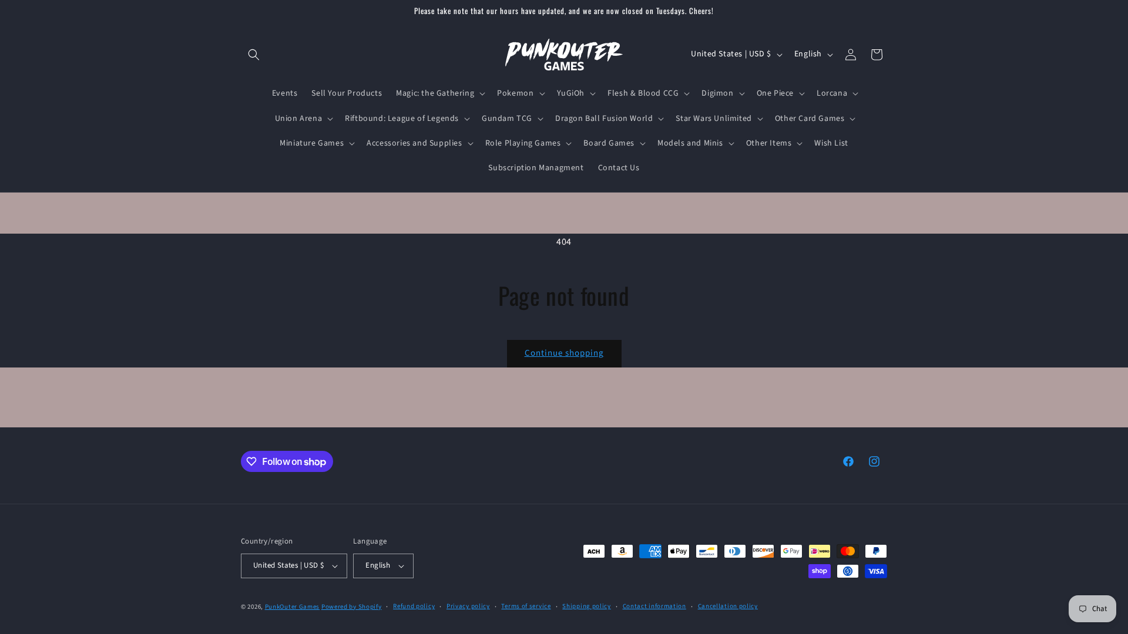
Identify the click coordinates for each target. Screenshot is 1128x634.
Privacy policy (468, 606)
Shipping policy (586, 606)
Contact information (654, 606)
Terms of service (525, 606)
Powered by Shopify (351, 606)
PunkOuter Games (292, 606)
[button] (254, 55)
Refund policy (414, 606)
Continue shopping (564, 353)
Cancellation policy (728, 606)
